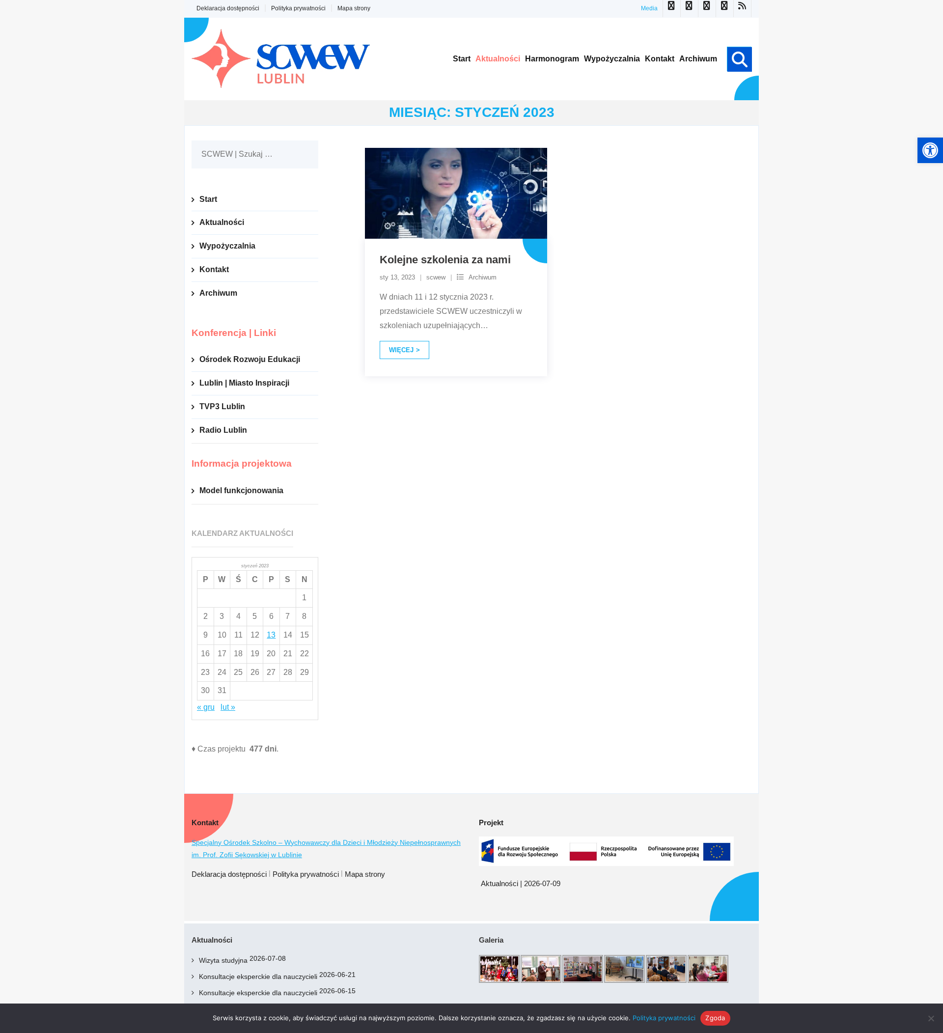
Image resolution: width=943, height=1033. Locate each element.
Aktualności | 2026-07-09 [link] (520, 883)
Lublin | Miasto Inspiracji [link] (244, 383)
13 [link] (271, 635)
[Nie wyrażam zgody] (931, 1018)
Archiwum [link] (483, 277)
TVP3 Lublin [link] (222, 406)
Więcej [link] (401, 350)
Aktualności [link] (221, 222)
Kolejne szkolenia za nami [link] (445, 259)
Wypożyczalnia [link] (227, 246)
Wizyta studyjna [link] (223, 960)
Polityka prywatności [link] (298, 8)
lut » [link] (228, 707)
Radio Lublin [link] (223, 430)
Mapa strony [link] (353, 8)
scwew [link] (435, 277)
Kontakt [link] (214, 269)
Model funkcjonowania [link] (241, 490)
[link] (930, 150)
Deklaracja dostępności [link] (227, 8)
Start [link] (208, 199)
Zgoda (715, 1018)
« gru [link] (206, 707)
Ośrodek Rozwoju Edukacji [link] (249, 359)
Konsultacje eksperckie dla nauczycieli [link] (258, 976)
